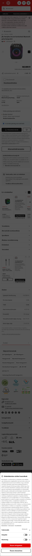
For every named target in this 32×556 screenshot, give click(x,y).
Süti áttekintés (18, 525)
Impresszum (11, 525)
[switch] (25, 535)
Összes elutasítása (16, 551)
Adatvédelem (4, 525)
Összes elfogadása (16, 545)
